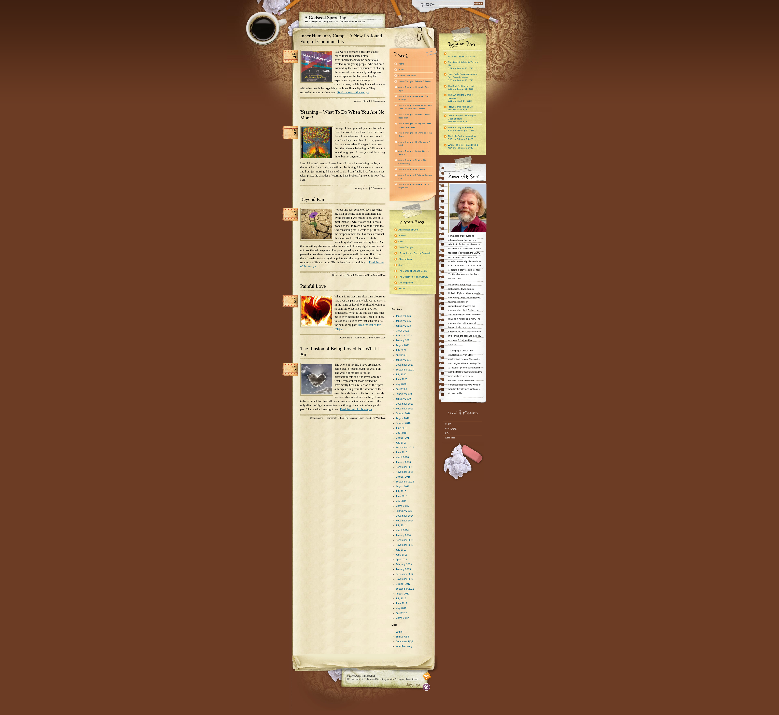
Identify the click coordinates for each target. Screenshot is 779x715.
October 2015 (403, 476)
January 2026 (403, 316)
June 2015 (401, 496)
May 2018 (401, 433)
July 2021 (401, 350)
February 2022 (404, 335)
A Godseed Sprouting (325, 17)
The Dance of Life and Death (412, 271)
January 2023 (403, 325)
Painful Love (313, 286)
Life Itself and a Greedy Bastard (414, 253)
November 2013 (404, 545)
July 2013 (401, 549)
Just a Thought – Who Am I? (411, 169)
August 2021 (403, 345)
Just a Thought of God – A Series (414, 81)
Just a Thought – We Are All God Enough (413, 98)
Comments (404, 641)
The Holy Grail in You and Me (462, 137)
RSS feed (427, 676)
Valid (451, 428)
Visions (402, 288)
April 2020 (401, 389)
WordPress (450, 438)
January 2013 (403, 569)
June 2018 (401, 428)
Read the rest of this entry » (353, 92)
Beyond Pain (312, 199)
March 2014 (402, 530)
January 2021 (403, 360)
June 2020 (401, 379)
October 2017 (403, 437)
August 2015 (403, 486)
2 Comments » (378, 101)
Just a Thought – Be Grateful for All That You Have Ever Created (414, 107)
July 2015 (401, 491)
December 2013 (404, 540)
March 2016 (402, 457)
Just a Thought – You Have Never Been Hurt (414, 116)
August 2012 (403, 593)
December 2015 (404, 467)
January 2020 (403, 398)
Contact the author (407, 75)
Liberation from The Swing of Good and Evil (462, 118)
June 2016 (401, 452)
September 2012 (405, 588)
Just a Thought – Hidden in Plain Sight (413, 89)
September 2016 (405, 447)
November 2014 (404, 520)
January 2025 (403, 321)
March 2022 (402, 330)
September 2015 (405, 481)
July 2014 (401, 525)
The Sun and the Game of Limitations (460, 98)
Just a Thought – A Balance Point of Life (415, 177)
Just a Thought (405, 247)
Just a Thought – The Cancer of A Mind (414, 143)
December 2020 (404, 364)
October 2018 (403, 423)
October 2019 (403, 413)
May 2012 (401, 608)
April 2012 (401, 613)
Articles (358, 101)
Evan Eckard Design (426, 687)
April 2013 (401, 559)
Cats (400, 241)
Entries (402, 636)
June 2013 (401, 554)
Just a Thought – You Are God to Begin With (413, 186)
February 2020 (404, 394)
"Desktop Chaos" (403, 679)
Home (401, 63)
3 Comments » (378, 188)
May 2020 (401, 384)
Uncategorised (361, 188)
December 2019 (404, 403)
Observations (338, 275)
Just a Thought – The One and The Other (415, 134)
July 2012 (401, 598)
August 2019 (403, 418)
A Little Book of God (408, 229)
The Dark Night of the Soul (461, 87)
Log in (399, 631)
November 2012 (404, 579)
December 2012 (404, 574)
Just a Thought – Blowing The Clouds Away (412, 162)
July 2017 (401, 442)
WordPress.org (404, 646)
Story (365, 101)
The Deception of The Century (413, 277)
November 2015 (404, 472)
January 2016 (403, 462)
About (401, 69)
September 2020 (405, 369)
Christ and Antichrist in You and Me (463, 65)
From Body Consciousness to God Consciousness (462, 77)
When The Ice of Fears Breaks (463, 146)
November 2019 (404, 408)
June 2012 (401, 603)
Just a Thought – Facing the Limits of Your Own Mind (414, 125)
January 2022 (403, 340)
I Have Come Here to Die (460, 108)
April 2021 (401, 355)
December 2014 (404, 515)
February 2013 (404, 564)
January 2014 (403, 535)
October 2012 (403, 584)
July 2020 (401, 374)
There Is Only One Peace (461, 128)
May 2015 (401, 501)
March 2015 (402, 506)
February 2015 (404, 510)
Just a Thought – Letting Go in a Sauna (413, 152)
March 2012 (402, 618)
